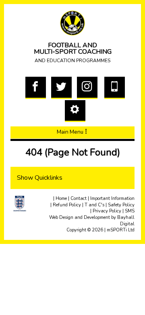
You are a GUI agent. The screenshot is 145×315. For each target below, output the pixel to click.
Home (61, 198)
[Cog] (75, 119)
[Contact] (114, 96)
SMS (130, 211)
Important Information (112, 198)
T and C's (94, 205)
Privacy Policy (107, 211)
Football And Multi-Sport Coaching (73, 52)
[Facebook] (35, 96)
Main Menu (70, 132)
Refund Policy (67, 205)
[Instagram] (87, 96)
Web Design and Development (79, 217)
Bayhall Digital (126, 220)
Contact (78, 198)
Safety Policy (121, 205)
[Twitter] (61, 96)
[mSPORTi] (72, 23)
